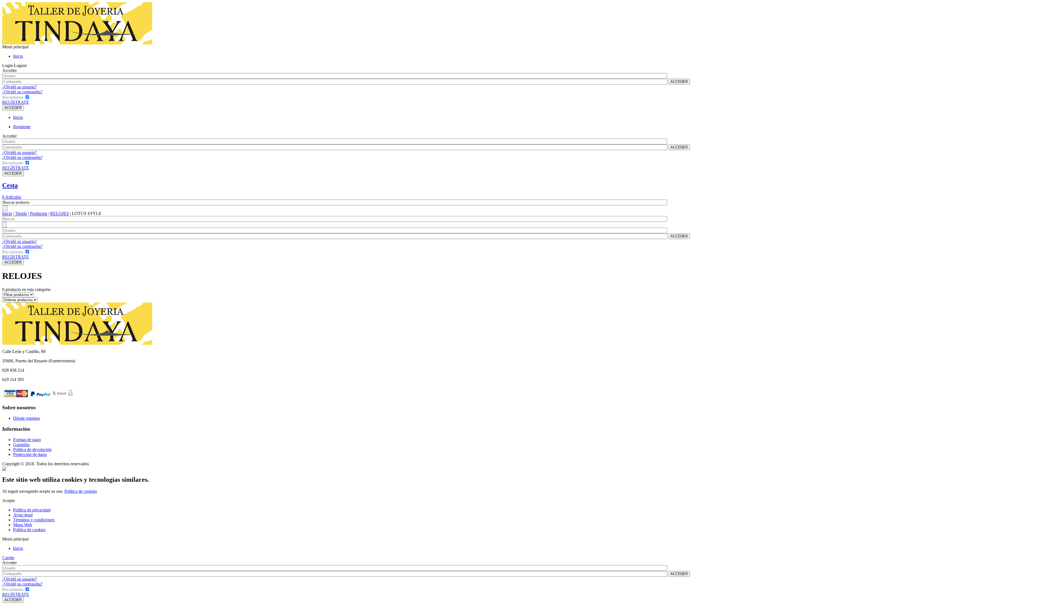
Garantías (21, 444)
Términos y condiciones (34, 519)
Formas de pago (27, 439)
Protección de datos (30, 454)
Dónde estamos (26, 418)
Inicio (18, 56)
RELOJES (59, 213)
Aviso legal (23, 514)
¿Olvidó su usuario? (19, 87)
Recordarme (12, 97)
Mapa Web (22, 524)
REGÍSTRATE (15, 102)
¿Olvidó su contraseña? (22, 91)
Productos (38, 213)
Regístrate (21, 126)
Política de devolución (32, 449)
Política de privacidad (31, 510)
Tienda (21, 213)
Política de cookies (80, 491)
